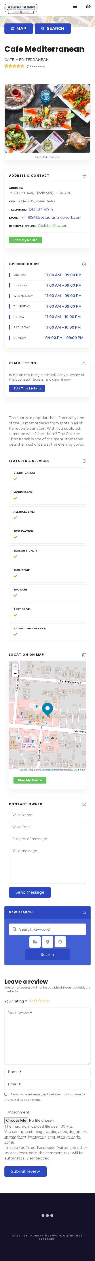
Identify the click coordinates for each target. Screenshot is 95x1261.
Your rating (14, 1001)
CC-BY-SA (79, 769)
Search (47, 954)
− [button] (15, 673)
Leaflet (23, 769)
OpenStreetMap (50, 769)
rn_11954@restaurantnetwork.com (51, 217)
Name (12, 1072)
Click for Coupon (52, 226)
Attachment (18, 1112)
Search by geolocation (60, 942)
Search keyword (14, 929)
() (36, 66)
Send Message (29, 892)
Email (12, 1084)
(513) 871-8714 (41, 209)
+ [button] (15, 666)
